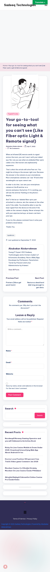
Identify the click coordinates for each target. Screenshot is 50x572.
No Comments (14, 148)
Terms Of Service (19, 519)
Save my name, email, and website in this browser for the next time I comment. (24, 387)
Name (9, 351)
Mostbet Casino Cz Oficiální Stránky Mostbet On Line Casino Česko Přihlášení (23, 469)
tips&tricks (10, 235)
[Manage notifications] (5, 567)
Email (9, 362)
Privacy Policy (32, 519)
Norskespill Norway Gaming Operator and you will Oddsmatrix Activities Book (23, 439)
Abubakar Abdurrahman (22, 248)
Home (5, 65)
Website (9, 374)
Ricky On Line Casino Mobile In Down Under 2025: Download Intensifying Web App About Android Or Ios (23, 450)
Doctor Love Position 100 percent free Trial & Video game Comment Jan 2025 (22, 460)
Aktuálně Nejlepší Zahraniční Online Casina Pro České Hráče (23, 478)
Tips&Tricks (13, 114)
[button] (13, 270)
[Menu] (46, 5)
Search (9, 408)
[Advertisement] (25, 36)
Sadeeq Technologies (20, 5)
